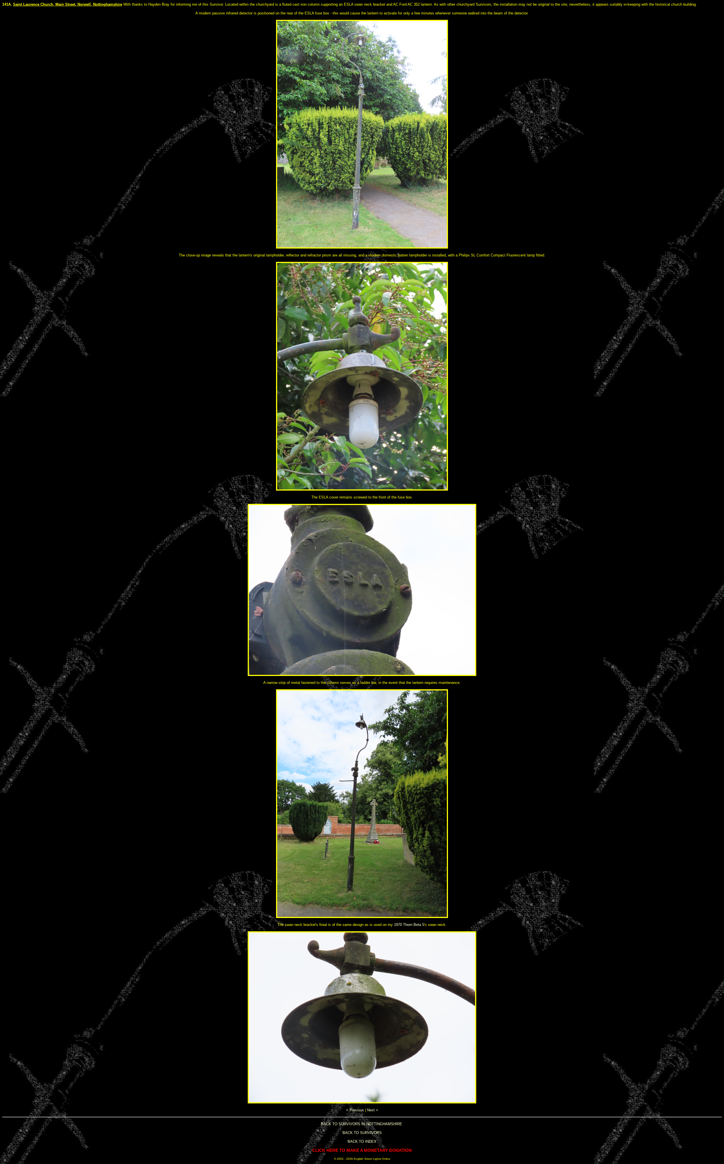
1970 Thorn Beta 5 (409, 925)
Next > (372, 1110)
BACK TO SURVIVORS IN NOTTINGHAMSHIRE (361, 1124)
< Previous (355, 1110)
